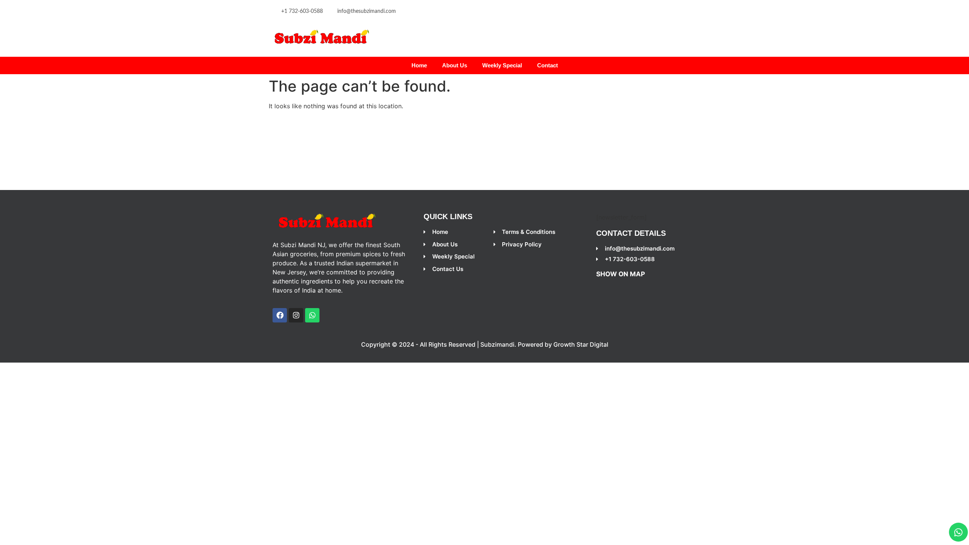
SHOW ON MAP (620, 274)
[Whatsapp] (958, 532)
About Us (454, 65)
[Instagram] (296, 315)
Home (419, 65)
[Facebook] (280, 315)
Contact (547, 65)
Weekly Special (502, 65)
